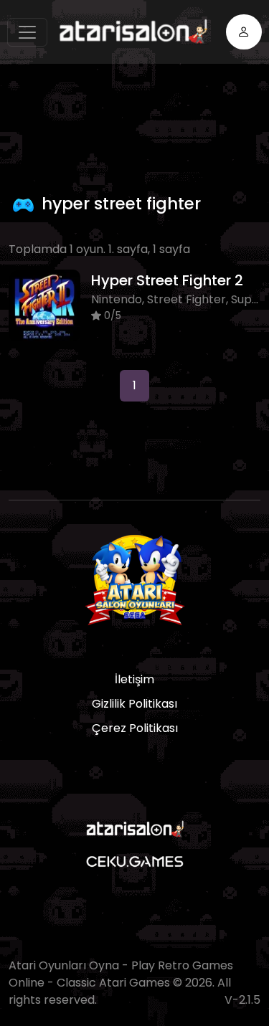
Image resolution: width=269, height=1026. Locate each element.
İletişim (134, 679)
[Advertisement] (139, 125)
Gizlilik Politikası (134, 703)
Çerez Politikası (135, 728)
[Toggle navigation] (27, 32)
